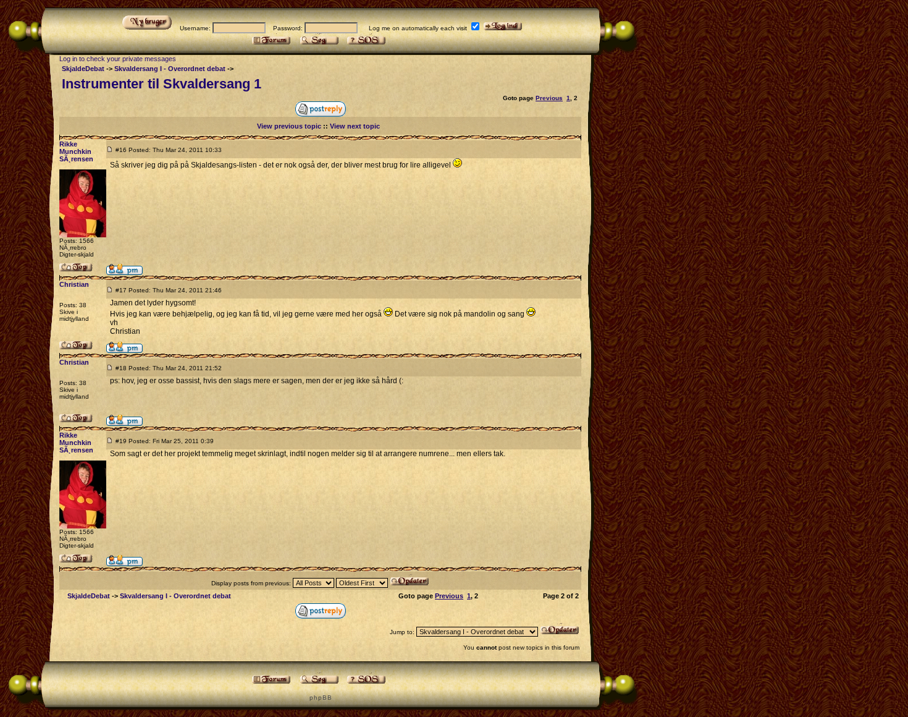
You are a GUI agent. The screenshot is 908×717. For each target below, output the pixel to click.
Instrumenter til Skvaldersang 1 (161, 83)
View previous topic (289, 126)
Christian (74, 284)
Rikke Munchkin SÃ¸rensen (76, 151)
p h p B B (320, 697)
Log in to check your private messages (117, 58)
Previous (549, 98)
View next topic (355, 126)
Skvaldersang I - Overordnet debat (169, 68)
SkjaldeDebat (83, 68)
